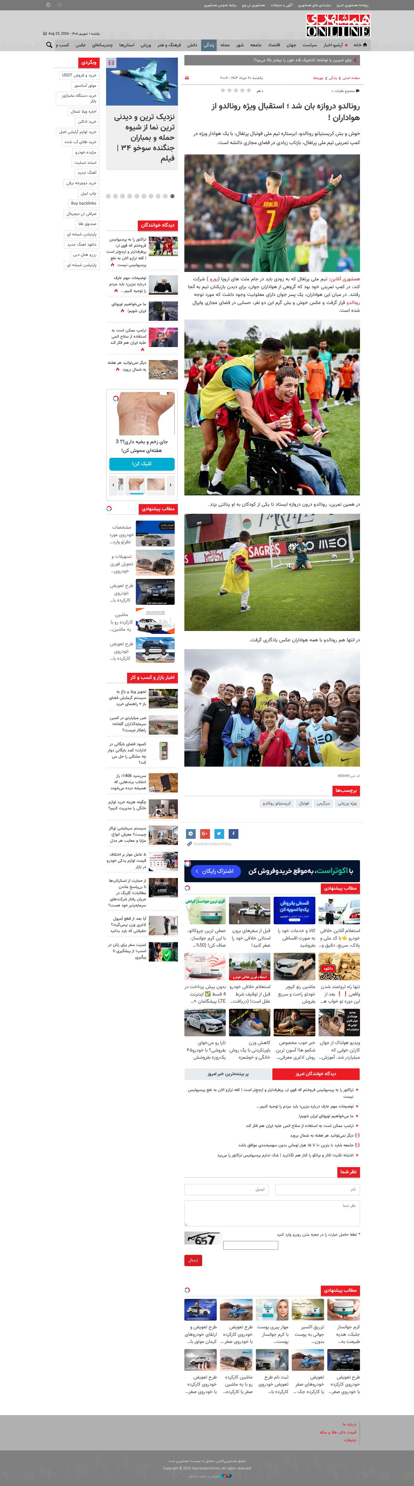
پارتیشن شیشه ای (81, 234)
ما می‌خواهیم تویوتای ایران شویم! (326, 1116)
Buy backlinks (83, 203)
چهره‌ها (318, 78)
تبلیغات (350, 1440)
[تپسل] (187, 863)
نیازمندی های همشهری (314, 5)
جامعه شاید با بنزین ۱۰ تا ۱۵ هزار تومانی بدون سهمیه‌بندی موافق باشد (296, 1145)
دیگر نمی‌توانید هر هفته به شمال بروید (322, 1135)
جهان (291, 45)
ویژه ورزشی (347, 803)
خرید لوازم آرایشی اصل (77, 132)
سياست (310, 45)
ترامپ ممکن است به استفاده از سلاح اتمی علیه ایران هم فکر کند (300, 1126)
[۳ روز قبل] (163, 925)
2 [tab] (165, 196)
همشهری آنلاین (335, 25)
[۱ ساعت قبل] (142, 82)
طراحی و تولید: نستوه (204, 1476)
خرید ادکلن (87, 121)
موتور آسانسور (85, 86)
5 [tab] (144, 196)
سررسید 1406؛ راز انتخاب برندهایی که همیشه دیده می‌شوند (128, 782)
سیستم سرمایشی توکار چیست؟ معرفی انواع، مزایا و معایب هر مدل (127, 834)
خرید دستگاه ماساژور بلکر (79, 99)
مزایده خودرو (85, 152)
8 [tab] (122, 196)
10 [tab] (108, 196)
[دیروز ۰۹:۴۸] (163, 887)
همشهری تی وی (253, 5)
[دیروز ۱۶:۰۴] (163, 783)
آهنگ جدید (87, 173)
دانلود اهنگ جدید (81, 245)
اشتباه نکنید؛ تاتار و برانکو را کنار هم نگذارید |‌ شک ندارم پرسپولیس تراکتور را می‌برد (285, 1155)
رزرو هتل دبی (84, 255)
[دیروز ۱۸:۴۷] (163, 337)
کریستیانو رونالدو (277, 803)
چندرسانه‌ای (102, 45)
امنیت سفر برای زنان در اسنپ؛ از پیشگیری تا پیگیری (127, 951)
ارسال (193, 1260)
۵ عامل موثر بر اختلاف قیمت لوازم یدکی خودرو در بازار (126, 860)
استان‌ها (126, 45)
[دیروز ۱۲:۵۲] (163, 369)
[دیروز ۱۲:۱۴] (163, 246)
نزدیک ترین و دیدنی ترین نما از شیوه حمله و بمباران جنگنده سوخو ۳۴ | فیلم (144, 138)
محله (225, 45)
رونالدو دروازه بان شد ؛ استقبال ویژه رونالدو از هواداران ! (286, 112)
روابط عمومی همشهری (220, 5)
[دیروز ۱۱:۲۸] (163, 285)
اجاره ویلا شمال (83, 111)
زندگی (209, 45)
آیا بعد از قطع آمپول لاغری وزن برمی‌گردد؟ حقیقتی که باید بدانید (128, 925)
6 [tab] (137, 196)
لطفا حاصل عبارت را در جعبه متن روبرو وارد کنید (318, 1235)
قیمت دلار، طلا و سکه (338, 1432)
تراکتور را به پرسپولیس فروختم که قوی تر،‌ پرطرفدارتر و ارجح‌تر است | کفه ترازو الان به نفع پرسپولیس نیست (126, 252)
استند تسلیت (85, 163)
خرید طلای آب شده (80, 142)
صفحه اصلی (351, 78)
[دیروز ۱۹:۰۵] (163, 311)
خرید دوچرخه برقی (81, 183)
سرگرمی (323, 803)
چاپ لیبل (88, 193)
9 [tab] (115, 196)
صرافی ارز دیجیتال (81, 214)
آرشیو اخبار (333, 45)
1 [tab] (172, 196)
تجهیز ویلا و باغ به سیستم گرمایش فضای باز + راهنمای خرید (127, 698)
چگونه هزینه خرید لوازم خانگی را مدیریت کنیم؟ (127, 805)
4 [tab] (151, 196)
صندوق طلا (87, 224)
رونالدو (352, 303)
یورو (213, 279)
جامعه (256, 45)
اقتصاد (274, 45)
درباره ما (349, 1424)
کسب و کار (59, 45)
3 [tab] (158, 196)
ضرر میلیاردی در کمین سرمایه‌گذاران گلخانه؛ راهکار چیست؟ (128, 724)
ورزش (146, 45)
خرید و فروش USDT (79, 75)
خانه (358, 45)
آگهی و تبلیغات (282, 5)
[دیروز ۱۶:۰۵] (163, 698)
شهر (240, 45)
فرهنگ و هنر (169, 45)
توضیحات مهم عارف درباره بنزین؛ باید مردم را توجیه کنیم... (305, 1106)
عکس (81, 45)
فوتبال (304, 803)
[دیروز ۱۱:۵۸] (163, 835)
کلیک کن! (142, 464)
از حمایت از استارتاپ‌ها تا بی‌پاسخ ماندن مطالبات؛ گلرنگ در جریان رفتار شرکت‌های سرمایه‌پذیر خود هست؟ (127, 893)
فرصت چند (343, 60)
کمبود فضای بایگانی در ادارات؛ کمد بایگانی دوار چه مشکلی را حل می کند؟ (127, 753)
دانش (192, 45)
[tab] (316, 1074)
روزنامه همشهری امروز (352, 5)
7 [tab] (129, 196)
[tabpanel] (142, 114)
